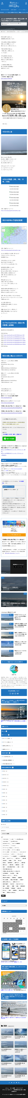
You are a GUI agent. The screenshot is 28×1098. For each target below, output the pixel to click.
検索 (3, 895)
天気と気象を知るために (8, 763)
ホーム (7, 1088)
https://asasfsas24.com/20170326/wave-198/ (14, 335)
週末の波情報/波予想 (11, 31)
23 (20, 928)
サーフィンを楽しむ (22, 9)
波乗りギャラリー (7, 749)
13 (10, 926)
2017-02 (5, 778)
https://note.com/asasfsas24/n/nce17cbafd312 (11, 413)
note (5, 731)
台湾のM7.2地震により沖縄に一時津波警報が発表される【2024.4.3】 (21, 625)
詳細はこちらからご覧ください (7, 990)
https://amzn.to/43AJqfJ (6, 78)
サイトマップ (19, 1088)
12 (7, 926)
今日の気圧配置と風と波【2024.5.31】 (6, 1064)
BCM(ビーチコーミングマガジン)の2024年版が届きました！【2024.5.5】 (20, 617)
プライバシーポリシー (7, 1089)
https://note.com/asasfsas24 (7, 402)
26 (7, 931)
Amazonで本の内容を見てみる (14, 534)
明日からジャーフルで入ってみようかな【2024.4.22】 (20, 652)
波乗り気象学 (6, 752)
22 (17, 928)
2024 (20, 23)
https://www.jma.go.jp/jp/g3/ (16, 468)
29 (17, 931)
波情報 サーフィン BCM (10, 489)
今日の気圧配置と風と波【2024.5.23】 (20, 1076)
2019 (5, 789)
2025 (5, 810)
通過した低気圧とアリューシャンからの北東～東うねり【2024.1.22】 (20, 634)
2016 (5, 771)
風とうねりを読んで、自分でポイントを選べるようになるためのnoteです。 (13, 1018)
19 (7, 928)
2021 (5, 796)
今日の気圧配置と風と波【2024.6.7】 (6, 1037)
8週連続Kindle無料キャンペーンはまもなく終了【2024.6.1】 (20, 1051)
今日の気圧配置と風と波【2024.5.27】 (6, 1076)
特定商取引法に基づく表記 (20, 1089)
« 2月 (4, 932)
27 (10, 931)
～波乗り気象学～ (13, 9)
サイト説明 (6, 470)
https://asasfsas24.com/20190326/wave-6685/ (14, 338)
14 (14, 926)
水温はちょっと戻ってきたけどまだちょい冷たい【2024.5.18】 (20, 643)
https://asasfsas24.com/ (6, 397)
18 (4, 928)
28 (14, 931)
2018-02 (5, 785)
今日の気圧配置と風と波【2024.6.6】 (20, 1037)
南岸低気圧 (5, 24)
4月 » (6, 932)
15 (17, 926)
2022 (5, 800)
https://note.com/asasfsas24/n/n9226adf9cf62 (11, 407)
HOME (3, 31)
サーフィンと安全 (7, 738)
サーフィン (6, 734)
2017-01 (5, 774)
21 (14, 928)
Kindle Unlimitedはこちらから (13, 553)
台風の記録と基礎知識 (8, 760)
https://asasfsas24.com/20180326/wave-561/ (14, 336)
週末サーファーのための (14, 721)
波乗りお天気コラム (7, 745)
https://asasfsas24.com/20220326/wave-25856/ (15, 344)
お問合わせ (14, 1091)
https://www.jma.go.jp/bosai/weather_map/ (11, 210)
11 (4, 926)
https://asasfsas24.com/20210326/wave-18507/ (15, 342)
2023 (5, 803)
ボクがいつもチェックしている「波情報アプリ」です (11, 961)
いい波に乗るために (8, 756)
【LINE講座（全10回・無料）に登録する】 (12, 434)
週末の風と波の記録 (5, 9)
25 (4, 931)
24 (23, 928)
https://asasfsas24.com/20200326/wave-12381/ (15, 340)
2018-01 (5, 781)
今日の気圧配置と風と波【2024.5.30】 (20, 1064)
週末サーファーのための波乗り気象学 (17, 1094)
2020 (5, 792)
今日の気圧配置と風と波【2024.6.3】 (6, 1050)
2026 (5, 814)
